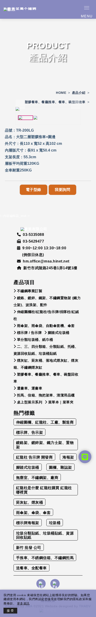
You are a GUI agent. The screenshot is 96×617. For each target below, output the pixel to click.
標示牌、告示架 (29, 432)
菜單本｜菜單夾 (61, 402)
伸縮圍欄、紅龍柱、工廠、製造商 (45, 422)
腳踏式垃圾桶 (58, 333)
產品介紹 (79, 93)
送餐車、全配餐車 (31, 568)
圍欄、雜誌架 (60, 467)
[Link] (41, 587)
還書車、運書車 (29, 388)
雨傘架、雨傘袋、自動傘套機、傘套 (46, 326)
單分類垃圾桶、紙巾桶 (35, 340)
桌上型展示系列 (29, 402)
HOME (61, 93)
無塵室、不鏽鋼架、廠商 (37, 478)
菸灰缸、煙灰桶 (29, 502)
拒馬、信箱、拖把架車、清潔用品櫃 (46, 395)
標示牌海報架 (27, 523)
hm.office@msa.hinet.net (46, 261)
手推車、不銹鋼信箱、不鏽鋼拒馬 (45, 558)
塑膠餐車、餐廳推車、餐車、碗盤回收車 (55, 102)
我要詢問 (62, 190)
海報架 (68, 457)
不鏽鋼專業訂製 (29, 291)
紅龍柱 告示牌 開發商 (34, 457)
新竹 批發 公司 (28, 548)
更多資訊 (23, 603)
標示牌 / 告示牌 (29, 333)
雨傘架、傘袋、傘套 (33, 513)
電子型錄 (33, 190)
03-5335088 (33, 235)
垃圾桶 (55, 523)
